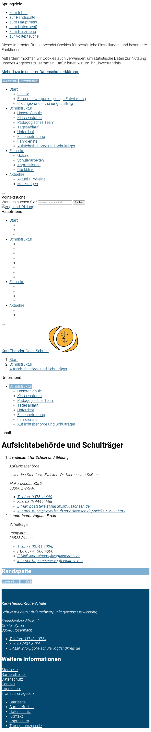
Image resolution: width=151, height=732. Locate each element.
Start (13, 89)
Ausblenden (10, 80)
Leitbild (23, 94)
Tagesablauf (28, 127)
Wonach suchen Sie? (19, 202)
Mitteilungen (27, 183)
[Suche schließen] (3, 193)
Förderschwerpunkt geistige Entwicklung (51, 98)
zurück (26, 582)
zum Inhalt (18, 12)
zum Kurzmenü (22, 31)
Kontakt (16, 716)
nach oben (10, 582)
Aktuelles (17, 174)
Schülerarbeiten (30, 160)
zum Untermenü (23, 26)
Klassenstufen (29, 117)
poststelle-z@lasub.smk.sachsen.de (53, 506)
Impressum (19, 721)
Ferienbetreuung (31, 136)
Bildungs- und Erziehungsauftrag (45, 103)
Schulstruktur (20, 108)
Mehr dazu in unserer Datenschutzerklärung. (40, 71)
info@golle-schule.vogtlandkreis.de (44, 648)
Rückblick (25, 169)
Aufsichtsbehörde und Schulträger (46, 146)
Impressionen (29, 165)
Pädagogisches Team (35, 122)
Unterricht (25, 131)
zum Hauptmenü (23, 22)
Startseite (17, 702)
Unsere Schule (29, 113)
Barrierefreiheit (21, 706)
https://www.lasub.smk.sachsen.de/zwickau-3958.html (71, 511)
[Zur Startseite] (18, 206)
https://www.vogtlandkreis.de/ (50, 560)
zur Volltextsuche (24, 36)
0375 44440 (34, 496)
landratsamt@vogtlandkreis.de (48, 556)
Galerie (23, 155)
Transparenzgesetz (25, 725)
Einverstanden (29, 80)
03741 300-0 (35, 546)
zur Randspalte (22, 17)
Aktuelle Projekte (31, 179)
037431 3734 (27, 638)
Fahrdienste (27, 141)
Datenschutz (20, 711)
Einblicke (16, 150)
